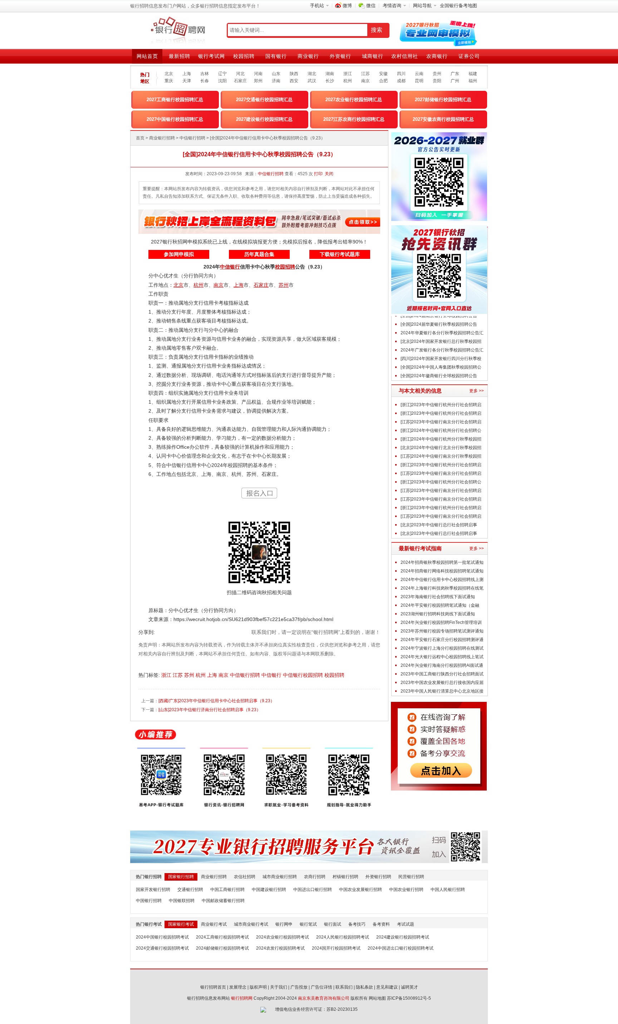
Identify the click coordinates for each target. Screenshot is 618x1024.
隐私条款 (364, 987)
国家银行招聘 (181, 876)
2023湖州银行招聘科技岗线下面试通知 (438, 613)
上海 (186, 73)
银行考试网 (211, 56)
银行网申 (284, 924)
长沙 (329, 80)
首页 (140, 138)
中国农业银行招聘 (406, 889)
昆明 (419, 80)
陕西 (294, 73)
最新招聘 (179, 56)
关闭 (329, 173)
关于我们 (278, 987)
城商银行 (372, 56)
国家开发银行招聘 (153, 889)
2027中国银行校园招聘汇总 (175, 119)
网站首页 (147, 56)
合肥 (383, 80)
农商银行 (437, 56)
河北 (240, 73)
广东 (455, 73)
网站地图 (377, 998)
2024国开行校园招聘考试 (336, 948)
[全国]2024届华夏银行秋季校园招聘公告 (439, 324)
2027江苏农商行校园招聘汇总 (353, 119)
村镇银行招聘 (345, 876)
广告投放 (299, 987)
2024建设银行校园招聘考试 (402, 937)
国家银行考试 (181, 924)
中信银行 (272, 675)
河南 (258, 73)
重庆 (169, 80)
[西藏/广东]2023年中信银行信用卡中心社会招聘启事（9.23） (216, 700)
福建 (473, 73)
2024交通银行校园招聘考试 (162, 948)
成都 (401, 80)
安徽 (383, 73)
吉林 (204, 73)
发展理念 (237, 987)
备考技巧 (357, 924)
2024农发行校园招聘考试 (280, 948)
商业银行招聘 (162, 138)
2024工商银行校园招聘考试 (222, 937)
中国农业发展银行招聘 (360, 889)
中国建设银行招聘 (269, 889)
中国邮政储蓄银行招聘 (223, 900)
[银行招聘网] (177, 30)
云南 (419, 73)
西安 (294, 80)
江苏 (365, 73)
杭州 (347, 80)
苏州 (190, 675)
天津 (186, 80)
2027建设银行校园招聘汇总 (264, 119)
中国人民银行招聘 (448, 889)
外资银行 (340, 56)
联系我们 (344, 987)
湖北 (312, 73)
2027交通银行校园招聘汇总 (264, 99)
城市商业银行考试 (251, 924)
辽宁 (222, 73)
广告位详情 (321, 987)
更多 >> (476, 390)
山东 (276, 73)
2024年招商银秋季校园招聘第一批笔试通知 (442, 562)
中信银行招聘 (192, 138)
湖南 (329, 73)
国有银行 (276, 56)
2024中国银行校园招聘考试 (162, 937)
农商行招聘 (314, 876)
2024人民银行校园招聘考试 (342, 937)
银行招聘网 (241, 998)
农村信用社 (404, 56)
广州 (455, 80)
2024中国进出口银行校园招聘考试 (400, 948)
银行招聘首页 (213, 987)
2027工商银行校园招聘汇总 (175, 99)
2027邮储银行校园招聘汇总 (443, 99)
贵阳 (437, 80)
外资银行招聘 (378, 876)
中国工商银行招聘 (227, 889)
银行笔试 (308, 924)
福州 (473, 80)
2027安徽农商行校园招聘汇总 (443, 119)
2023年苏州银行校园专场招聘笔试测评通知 (442, 631)
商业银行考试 (214, 924)
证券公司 (469, 56)
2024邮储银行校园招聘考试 (222, 948)
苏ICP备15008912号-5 (409, 998)
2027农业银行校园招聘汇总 (353, 99)
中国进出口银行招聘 (312, 889)
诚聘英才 (409, 987)
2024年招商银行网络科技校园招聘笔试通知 (442, 570)
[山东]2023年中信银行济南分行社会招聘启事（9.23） (209, 709)
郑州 (258, 80)
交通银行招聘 (190, 889)
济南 (276, 80)
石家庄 (240, 80)
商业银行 (308, 56)
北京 (169, 73)
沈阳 (222, 80)
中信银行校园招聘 (303, 675)
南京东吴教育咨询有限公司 (323, 998)
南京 (365, 80)
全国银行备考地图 (458, 5)
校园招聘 (244, 56)
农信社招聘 (244, 876)
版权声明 (258, 987)
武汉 (312, 80)
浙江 (347, 73)
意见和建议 (387, 987)
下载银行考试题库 (340, 254)
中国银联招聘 (182, 900)
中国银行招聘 (149, 900)
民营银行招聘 (411, 876)
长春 (204, 80)
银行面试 (332, 924)
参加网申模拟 (179, 254)
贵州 (437, 73)
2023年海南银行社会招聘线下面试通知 (438, 596)
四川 (401, 73)
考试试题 (405, 924)
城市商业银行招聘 (280, 876)
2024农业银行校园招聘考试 (282, 937)
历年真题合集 (259, 254)
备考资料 (381, 924)
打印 (318, 173)
